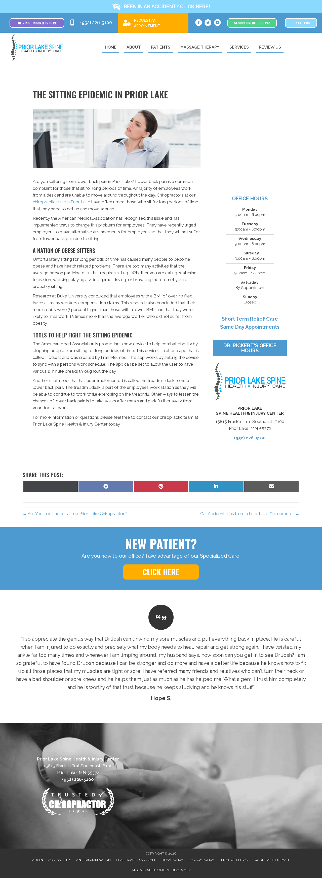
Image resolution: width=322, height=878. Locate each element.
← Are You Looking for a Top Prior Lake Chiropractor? (75, 513)
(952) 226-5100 (250, 437)
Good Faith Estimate (272, 860)
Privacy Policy (201, 860)
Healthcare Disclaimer (136, 860)
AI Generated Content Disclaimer (161, 870)
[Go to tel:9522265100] (91, 23)
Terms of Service (234, 860)
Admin (37, 860)
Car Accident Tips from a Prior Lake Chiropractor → (249, 513)
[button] (161, 6)
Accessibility (59, 860)
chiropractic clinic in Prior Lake (61, 201)
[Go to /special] (153, 22)
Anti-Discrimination (93, 860)
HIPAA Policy (172, 860)
